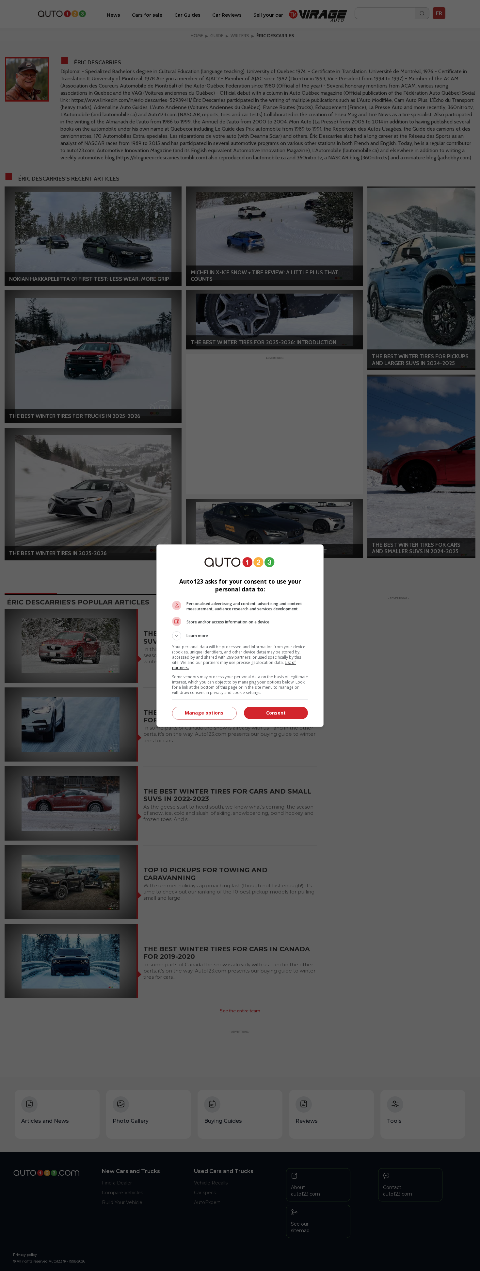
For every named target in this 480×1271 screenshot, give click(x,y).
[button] (240, 635)
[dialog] (240, 635)
